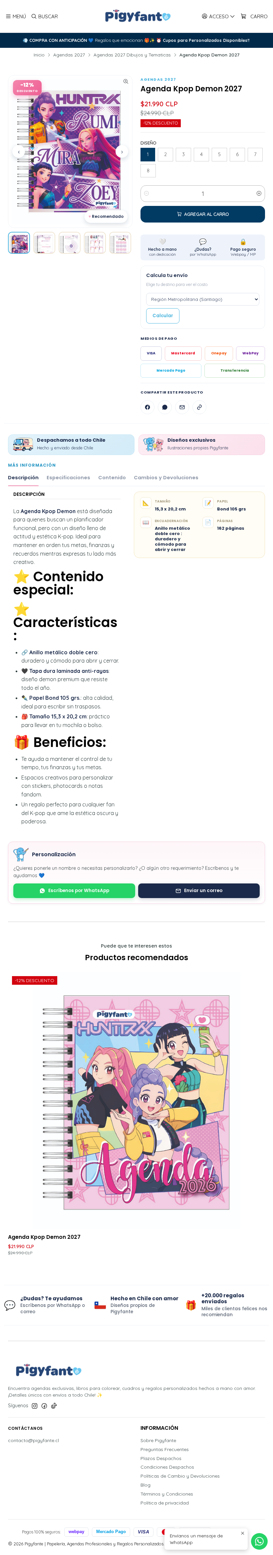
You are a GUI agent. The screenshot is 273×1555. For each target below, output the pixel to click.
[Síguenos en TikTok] (54, 1406)
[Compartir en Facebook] (147, 407)
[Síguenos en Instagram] (34, 1406)
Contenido (112, 477)
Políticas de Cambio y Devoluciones (180, 1476)
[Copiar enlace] (199, 407)
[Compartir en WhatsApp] (165, 407)
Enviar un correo (203, 890)
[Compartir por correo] (182, 407)
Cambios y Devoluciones (166, 477)
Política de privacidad (164, 1503)
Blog (145, 1485)
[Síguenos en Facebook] (44, 1406)
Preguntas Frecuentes (164, 1449)
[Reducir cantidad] (146, 194)
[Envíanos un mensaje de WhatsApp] (259, 1541)
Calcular (162, 316)
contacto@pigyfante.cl (33, 1440)
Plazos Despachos (160, 1458)
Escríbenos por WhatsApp (78, 890)
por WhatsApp (203, 247)
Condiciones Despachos (167, 1467)
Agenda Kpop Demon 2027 (44, 1237)
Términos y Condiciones (166, 1494)
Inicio (39, 54)
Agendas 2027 (69, 54)
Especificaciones (68, 477)
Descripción (23, 477)
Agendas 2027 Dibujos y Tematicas (132, 54)
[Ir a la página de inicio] (136, 16)
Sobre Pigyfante (158, 1440)
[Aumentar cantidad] (259, 194)
